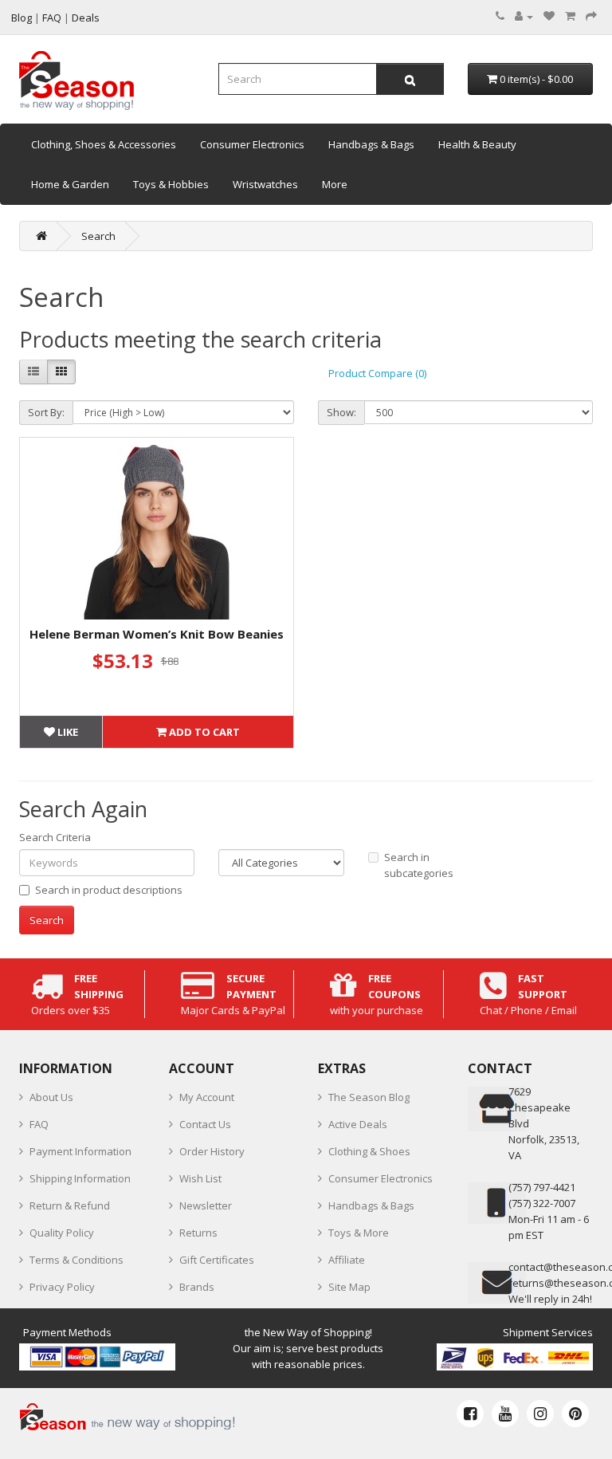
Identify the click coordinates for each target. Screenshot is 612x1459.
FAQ (39, 1124)
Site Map (349, 1287)
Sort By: (46, 412)
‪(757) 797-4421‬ (541, 1187)
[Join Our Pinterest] (575, 1413)
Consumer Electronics (252, 144)
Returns (198, 1232)
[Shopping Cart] (570, 16)
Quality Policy (61, 1232)
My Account (206, 1097)
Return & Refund (69, 1205)
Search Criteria (55, 837)
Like (66, 732)
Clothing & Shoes (369, 1151)
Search (98, 236)
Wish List (200, 1178)
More (334, 184)
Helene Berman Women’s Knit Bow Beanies (156, 634)
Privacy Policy (62, 1287)
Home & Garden (70, 184)
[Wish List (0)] (549, 16)
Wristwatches (265, 184)
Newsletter (205, 1205)
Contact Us (205, 1124)
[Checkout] (591, 16)
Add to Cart (203, 732)
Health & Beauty (477, 144)
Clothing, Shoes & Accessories (103, 144)
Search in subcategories (418, 865)
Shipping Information (80, 1178)
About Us (51, 1097)
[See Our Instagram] (540, 1413)
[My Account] (524, 16)
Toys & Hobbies (171, 184)
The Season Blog (369, 1097)
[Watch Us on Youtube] (505, 1413)
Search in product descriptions (108, 890)
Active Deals (357, 1124)
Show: (341, 412)
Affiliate (346, 1260)
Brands (196, 1287)
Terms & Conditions (76, 1260)
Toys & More (358, 1232)
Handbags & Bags (371, 144)
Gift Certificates (216, 1260)
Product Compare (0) (377, 373)
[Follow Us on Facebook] (470, 1413)
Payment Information (80, 1151)
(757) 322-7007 (541, 1203)
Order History (212, 1151)
